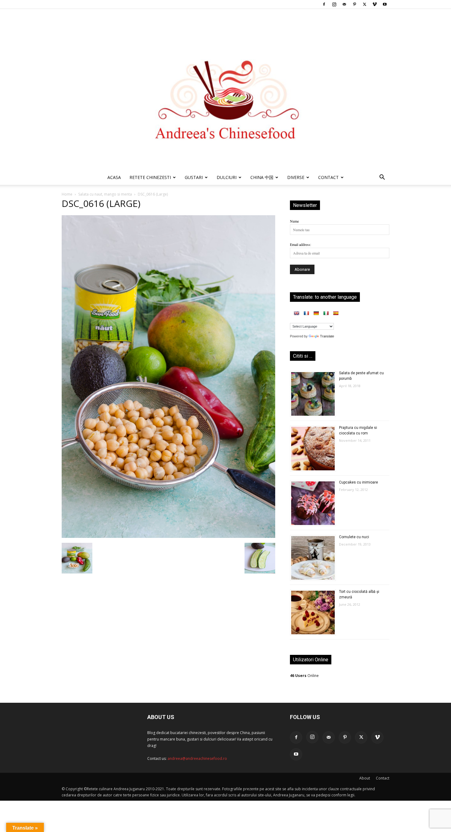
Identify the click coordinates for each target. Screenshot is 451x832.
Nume (294, 221)
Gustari (194, 177)
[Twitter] (364, 4)
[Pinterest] (354, 4)
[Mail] (344, 4)
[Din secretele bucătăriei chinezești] (225, 89)
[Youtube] (384, 4)
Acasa (114, 177)
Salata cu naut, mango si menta (105, 194)
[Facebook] (324, 4)
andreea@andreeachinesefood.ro (197, 758)
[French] (306, 313)
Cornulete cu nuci (354, 537)
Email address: (300, 244)
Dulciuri (227, 177)
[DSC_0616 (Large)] (168, 536)
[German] (316, 313)
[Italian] (326, 313)
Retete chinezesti (150, 177)
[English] (296, 313)
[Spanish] (335, 313)
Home (67, 194)
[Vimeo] (374, 4)
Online (304, 675)
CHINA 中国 (261, 177)
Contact (382, 778)
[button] (382, 178)
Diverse (295, 177)
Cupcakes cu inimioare (358, 482)
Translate (327, 336)
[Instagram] (334, 4)
